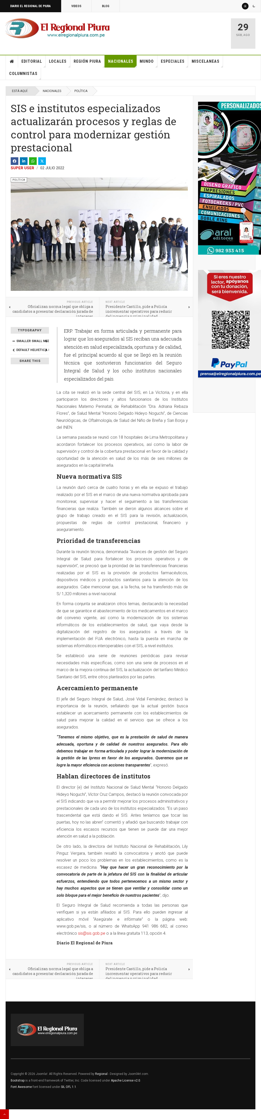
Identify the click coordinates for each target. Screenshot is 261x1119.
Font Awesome (21, 1087)
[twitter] (42, 161)
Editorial (31, 61)
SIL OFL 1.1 (68, 1087)
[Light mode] (245, 6)
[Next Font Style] (46, 350)
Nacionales (120, 61)
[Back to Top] (4, 1114)
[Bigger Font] (46, 341)
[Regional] (58, 28)
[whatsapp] (33, 161)
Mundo (147, 61)
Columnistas (23, 73)
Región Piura (87, 61)
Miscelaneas (205, 61)
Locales (58, 61)
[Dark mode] (254, 6)
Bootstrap (17, 1080)
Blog (105, 6)
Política (80, 91)
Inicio (12, 61)
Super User (22, 168)
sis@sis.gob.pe (91, 933)
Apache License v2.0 (125, 1080)
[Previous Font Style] (13, 350)
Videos (76, 6)
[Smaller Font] (13, 341)
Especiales (173, 61)
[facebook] (14, 161)
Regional (101, 1074)
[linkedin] (24, 161)
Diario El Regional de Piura (30, 6)
